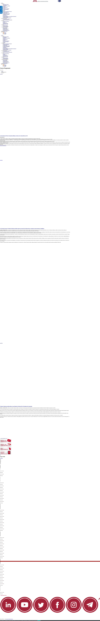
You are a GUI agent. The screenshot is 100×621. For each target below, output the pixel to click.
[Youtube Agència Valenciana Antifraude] (24, 612)
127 (2, 438)
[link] (48, 1)
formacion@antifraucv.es (3, 145)
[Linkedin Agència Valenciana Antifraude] (8, 612)
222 (6, 438)
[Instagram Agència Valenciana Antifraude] (74, 612)
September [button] (1, 458)
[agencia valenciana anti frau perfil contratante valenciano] (5, 446)
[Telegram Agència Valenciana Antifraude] (90, 612)
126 (1, 438)
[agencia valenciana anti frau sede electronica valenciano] (5, 450)
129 (4, 438)
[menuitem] (51, 4)
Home (2, 71)
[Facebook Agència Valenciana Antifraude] (57, 612)
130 (5, 438)
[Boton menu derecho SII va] (5, 454)
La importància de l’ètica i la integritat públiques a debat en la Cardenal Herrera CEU (14, 135)
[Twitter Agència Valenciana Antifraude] (41, 612)
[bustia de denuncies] (5, 442)
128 (3, 438)
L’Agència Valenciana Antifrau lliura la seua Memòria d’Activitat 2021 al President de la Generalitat (16, 406)
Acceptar (39, 620)
